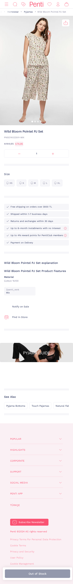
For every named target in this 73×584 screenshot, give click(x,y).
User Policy (16, 557)
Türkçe (15, 505)
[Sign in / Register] (58, 4)
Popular (15, 438)
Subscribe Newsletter (31, 522)
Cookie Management (22, 563)
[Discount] (23, 4)
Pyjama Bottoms (15, 405)
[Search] (15, 4)
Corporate (17, 460)
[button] (32, 121)
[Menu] (6, 4)
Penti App (16, 493)
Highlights (17, 449)
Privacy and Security (22, 551)
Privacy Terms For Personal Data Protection (35, 539)
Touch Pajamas (40, 405)
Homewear (13, 12)
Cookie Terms (18, 545)
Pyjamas (28, 12)
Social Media (19, 482)
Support (15, 471)
